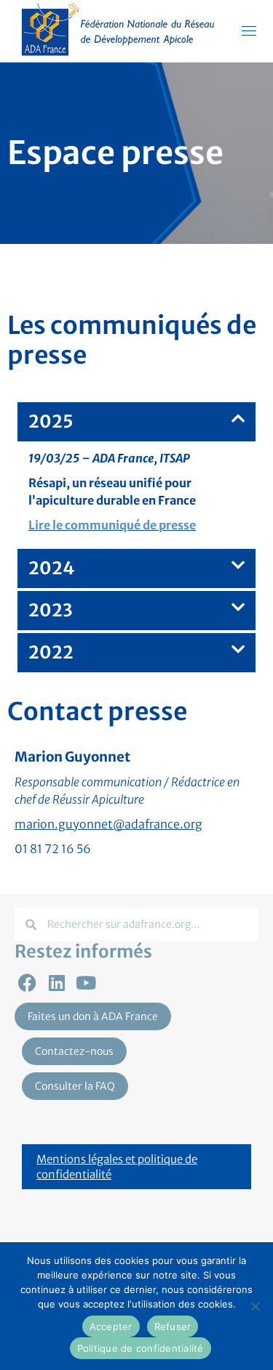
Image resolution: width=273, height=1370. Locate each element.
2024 (51, 568)
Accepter (111, 1326)
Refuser (172, 1326)
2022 (51, 652)
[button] (136, 421)
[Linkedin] (56, 982)
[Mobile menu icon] (249, 31)
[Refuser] (255, 1306)
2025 (51, 421)
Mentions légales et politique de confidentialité (116, 1166)
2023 (50, 610)
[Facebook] (27, 982)
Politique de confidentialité (140, 1348)
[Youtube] (85, 982)
